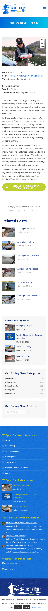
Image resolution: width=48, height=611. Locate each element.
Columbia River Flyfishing (16, 535)
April (16, 210)
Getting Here (11, 457)
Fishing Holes (10, 462)
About (7, 473)
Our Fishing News (12, 451)
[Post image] (8, 232)
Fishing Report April (26, 228)
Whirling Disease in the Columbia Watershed (29, 336)
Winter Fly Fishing (23, 356)
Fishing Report (23, 210)
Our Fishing (10, 446)
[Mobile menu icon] (44, 8)
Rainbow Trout (34, 210)
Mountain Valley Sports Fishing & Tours (21, 523)
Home (7, 440)
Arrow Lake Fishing (25, 242)
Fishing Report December (28, 255)
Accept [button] (18, 607)
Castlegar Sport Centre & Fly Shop (20, 545)
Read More (36, 607)
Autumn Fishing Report (27, 269)
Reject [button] (26, 607)
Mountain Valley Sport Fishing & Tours (26, 76)
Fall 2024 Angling (24, 282)
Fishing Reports (22, 206)
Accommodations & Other (16, 468)
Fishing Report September (28, 295)
